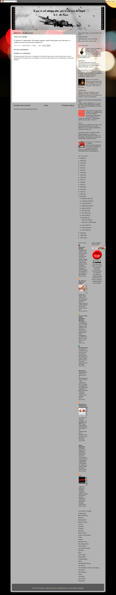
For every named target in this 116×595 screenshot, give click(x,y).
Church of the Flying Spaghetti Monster (83, 318)
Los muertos (82, 349)
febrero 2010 (86, 227)
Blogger (81, 588)
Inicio (46, 105)
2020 (82, 172)
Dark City (81, 530)
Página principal (82, 36)
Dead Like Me (82, 533)
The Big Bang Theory (84, 563)
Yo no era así (86, 288)
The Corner (81, 565)
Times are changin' (86, 220)
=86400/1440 (82, 90)
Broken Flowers (82, 522)
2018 (82, 177)
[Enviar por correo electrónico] (43, 45)
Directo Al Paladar (82, 248)
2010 (82, 196)
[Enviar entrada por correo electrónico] (39, 45)
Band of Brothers (83, 515)
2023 (82, 165)
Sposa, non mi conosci (92, 79)
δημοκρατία (81, 60)
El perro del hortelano (84, 535)
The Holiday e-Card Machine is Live (83, 323)
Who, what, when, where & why (87, 41)
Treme (80, 574)
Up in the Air (81, 578)
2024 (82, 163)
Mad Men (81, 550)
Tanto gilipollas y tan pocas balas (87, 39)
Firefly (80, 537)
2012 (82, 191)
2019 (82, 175)
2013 (82, 189)
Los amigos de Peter (84, 548)
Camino (80, 524)
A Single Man (82, 513)
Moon (80, 552)
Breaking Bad (82, 520)
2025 (82, 160)
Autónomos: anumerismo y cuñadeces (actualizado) (82, 451)
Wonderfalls (81, 581)
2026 (82, 158)
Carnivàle (81, 526)
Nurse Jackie (82, 554)
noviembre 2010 (86, 201)
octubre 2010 (86, 203)
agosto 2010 (85, 208)
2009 (82, 233)
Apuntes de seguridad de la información (83, 406)
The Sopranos (82, 572)
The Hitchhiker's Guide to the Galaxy (88, 567)
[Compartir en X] (46, 45)
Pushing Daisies (82, 559)
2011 (81, 194)
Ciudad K (81, 528)
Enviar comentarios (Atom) (29, 109)
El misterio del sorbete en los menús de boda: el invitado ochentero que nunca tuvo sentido (83, 255)
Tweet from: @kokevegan (88, 222)
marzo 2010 (85, 225)
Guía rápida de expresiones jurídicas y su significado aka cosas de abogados (94, 112)
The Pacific (81, 570)
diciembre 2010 (86, 198)
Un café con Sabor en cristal (82, 282)
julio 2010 (85, 210)
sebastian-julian (61, 588)
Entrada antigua (68, 105)
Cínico (80, 123)
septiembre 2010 (87, 205)
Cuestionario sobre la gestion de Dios (89, 132)
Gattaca (80, 539)
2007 (82, 238)
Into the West (82, 546)
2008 (82, 235)
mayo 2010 (85, 215)
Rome (80, 561)
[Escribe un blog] (44, 45)
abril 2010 (85, 217)
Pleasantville (81, 557)
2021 (82, 170)
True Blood (81, 576)
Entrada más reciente (22, 105)
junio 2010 (85, 213)
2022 (82, 168)
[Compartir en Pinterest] (50, 45)
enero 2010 (85, 230)
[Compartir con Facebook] (48, 45)
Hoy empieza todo (83, 544)
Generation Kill (82, 541)
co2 (80, 476)
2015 (82, 184)
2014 (82, 187)
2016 (82, 182)
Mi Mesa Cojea (83, 347)
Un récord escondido (87, 481)
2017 (82, 179)
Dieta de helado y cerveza (85, 70)
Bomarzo (80, 517)
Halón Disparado (82, 446)
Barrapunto (82, 370)
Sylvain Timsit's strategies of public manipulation (94, 49)
